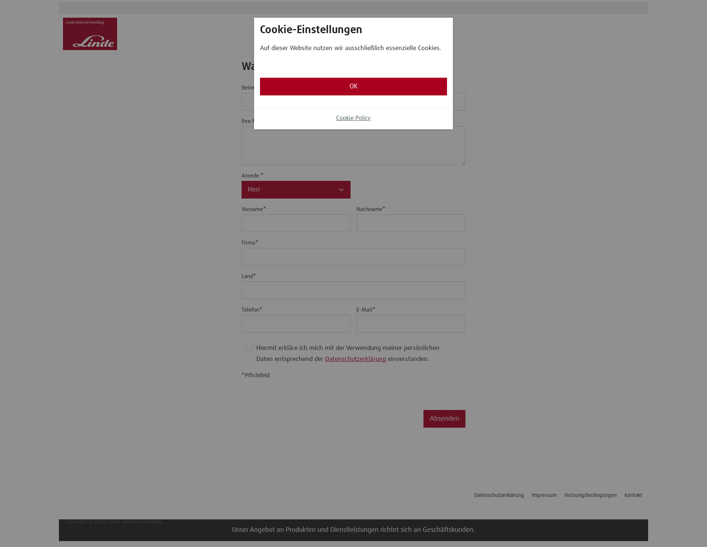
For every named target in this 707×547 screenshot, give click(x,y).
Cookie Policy (353, 118)
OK (353, 86)
